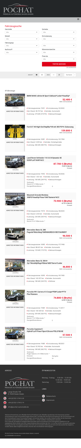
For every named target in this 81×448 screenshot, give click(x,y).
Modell (7, 36)
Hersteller (8, 29)
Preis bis (45, 56)
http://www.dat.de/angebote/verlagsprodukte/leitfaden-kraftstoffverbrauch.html (28, 421)
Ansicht (30, 75)
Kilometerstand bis (48, 49)
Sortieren (69, 75)
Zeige (48, 75)
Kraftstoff (8, 49)
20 (59, 75)
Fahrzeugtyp (9, 43)
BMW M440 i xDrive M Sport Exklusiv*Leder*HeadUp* (48, 96)
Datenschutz (51, 396)
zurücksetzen (72, 67)
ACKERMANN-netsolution (14, 435)
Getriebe (45, 29)
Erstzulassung (47, 36)
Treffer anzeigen (59, 64)
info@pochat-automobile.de (18, 407)
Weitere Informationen (16, 111)
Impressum (50, 400)
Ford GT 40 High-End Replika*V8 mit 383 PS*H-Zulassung (50, 127)
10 (53, 75)
